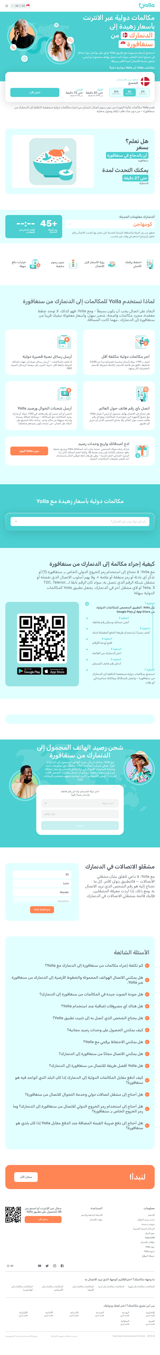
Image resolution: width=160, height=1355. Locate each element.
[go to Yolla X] (47, 1266)
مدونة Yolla (149, 1251)
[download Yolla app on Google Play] (29, 671)
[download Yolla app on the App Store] (55, 671)
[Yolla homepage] (147, 6)
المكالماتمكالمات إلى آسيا (111, 1286)
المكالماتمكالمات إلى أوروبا (141, 1286)
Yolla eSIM (150, 1237)
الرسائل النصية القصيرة (144, 1228)
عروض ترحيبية (148, 1224)
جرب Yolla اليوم (29, 451)
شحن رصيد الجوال (146, 1219)
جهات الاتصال (96, 1219)
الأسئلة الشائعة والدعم (91, 1215)
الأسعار (151, 1215)
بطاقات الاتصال (147, 1242)
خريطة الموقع (148, 1256)
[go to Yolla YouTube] (39, 1266)
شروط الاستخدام (30, 1336)
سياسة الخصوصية (13, 1336)
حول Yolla (150, 1247)
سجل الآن (26, 1177)
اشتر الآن (34, 92)
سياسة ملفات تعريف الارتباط (64, 1336)
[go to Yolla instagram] (54, 1266)
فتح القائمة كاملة (42, 909)
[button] (20, 6)
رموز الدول (150, 1233)
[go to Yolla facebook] (62, 1266)
